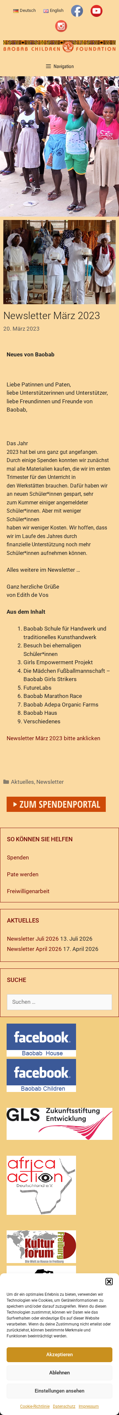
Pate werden (22, 874)
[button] (109, 1281)
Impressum (89, 1406)
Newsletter (50, 782)
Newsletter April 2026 (34, 949)
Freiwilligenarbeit (28, 891)
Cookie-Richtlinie (35, 1406)
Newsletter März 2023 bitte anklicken (53, 738)
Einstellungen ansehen (59, 1391)
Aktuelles (22, 782)
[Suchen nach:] (59, 1001)
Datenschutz (64, 1406)
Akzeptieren (59, 1355)
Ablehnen (59, 1373)
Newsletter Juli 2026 (33, 938)
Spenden (18, 857)
